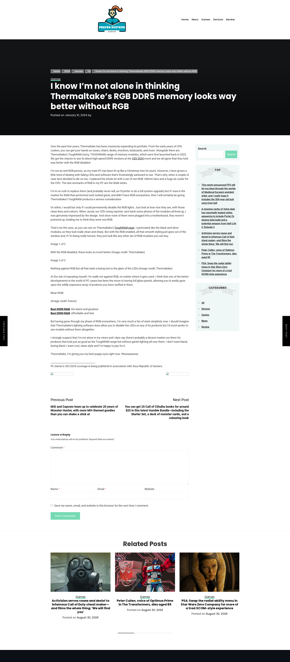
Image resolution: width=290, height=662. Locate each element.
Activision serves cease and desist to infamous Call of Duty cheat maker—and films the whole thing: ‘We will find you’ (80, 606)
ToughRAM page (124, 227)
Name (55, 489)
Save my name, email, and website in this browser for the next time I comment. (101, 505)
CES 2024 (138, 158)
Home (185, 19)
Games (205, 19)
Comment (57, 447)
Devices (218, 19)
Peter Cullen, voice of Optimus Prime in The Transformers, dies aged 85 (219, 254)
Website (149, 489)
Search (202, 148)
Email (102, 489)
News (195, 19)
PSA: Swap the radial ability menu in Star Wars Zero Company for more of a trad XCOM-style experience (209, 604)
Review (230, 19)
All (202, 302)
